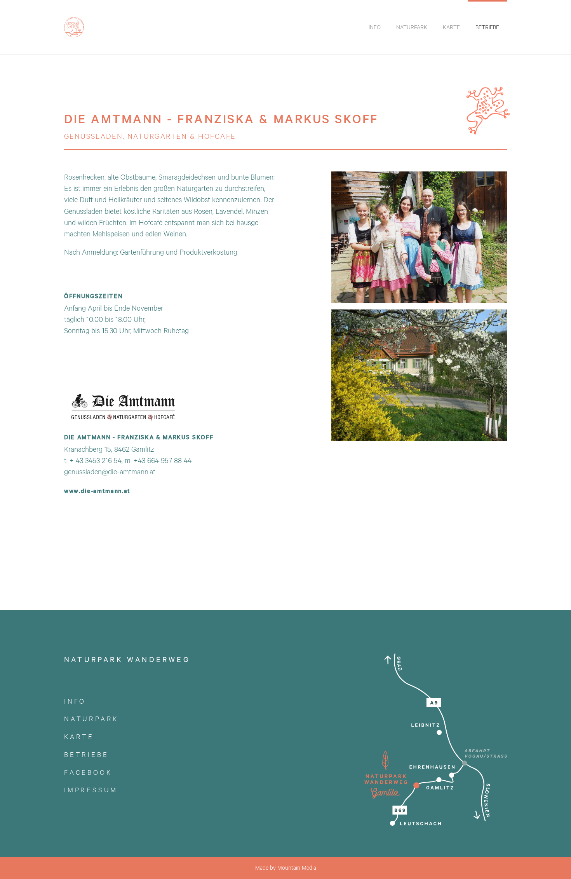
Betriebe (86, 754)
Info (75, 701)
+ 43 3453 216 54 (96, 460)
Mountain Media (296, 868)
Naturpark (91, 718)
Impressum (91, 789)
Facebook (88, 772)
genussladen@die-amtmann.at (109, 472)
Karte (79, 736)
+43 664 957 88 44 (162, 460)
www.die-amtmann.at (97, 491)
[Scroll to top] (554, 862)
